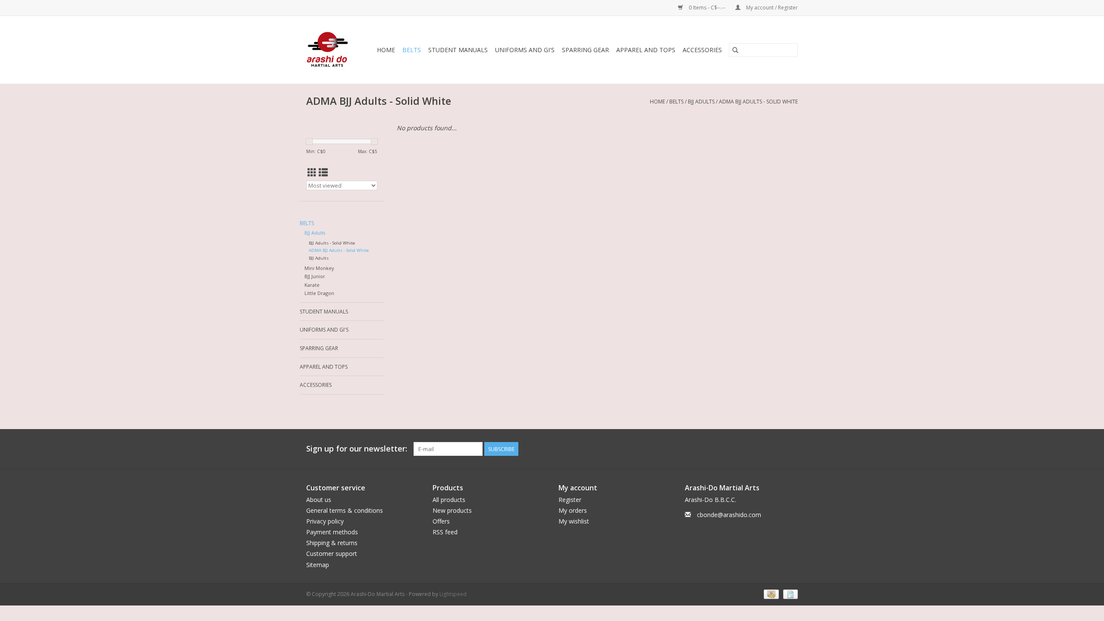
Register (569, 500)
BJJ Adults (701, 101)
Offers (441, 521)
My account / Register (771, 7)
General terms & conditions (344, 510)
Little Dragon (319, 293)
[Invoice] (789, 593)
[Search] (735, 50)
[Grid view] (312, 172)
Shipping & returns (332, 543)
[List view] (323, 172)
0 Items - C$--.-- (707, 7)
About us (318, 500)
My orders (572, 510)
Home (386, 50)
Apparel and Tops (645, 50)
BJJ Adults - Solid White (332, 243)
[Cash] (770, 593)
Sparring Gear (585, 50)
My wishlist (573, 521)
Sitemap (317, 565)
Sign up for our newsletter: (356, 448)
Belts (411, 50)
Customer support (331, 553)
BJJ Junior (314, 276)
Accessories (702, 50)
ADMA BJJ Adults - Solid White (758, 101)
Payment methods (332, 532)
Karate (312, 285)
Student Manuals (458, 50)
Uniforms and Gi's (525, 50)
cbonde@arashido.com (729, 515)
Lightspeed (453, 594)
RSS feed (445, 532)
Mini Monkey (319, 268)
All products (449, 500)
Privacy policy (325, 521)
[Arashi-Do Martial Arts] (328, 50)
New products (452, 510)
